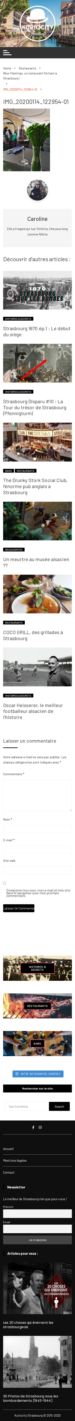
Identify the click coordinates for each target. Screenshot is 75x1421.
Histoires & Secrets (18, 318)
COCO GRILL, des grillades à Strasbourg (33, 635)
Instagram (40, 1127)
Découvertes (13, 549)
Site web (9, 860)
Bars (8, 470)
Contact (9, 1172)
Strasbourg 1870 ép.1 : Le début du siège (36, 331)
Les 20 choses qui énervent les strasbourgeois (28, 1324)
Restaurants (25, 470)
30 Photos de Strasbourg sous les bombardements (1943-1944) (30, 1398)
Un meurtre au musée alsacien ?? (36, 562)
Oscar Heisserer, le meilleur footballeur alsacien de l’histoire (33, 711)
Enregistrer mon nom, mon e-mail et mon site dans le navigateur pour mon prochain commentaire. (38, 893)
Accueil (8, 1149)
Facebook (33, 1127)
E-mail (9, 840)
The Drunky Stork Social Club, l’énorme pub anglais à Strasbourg (35, 486)
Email (6, 1222)
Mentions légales (15, 1160)
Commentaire (13, 774)
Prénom (8, 1207)
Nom (7, 819)
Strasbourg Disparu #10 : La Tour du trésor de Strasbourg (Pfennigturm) (34, 407)
